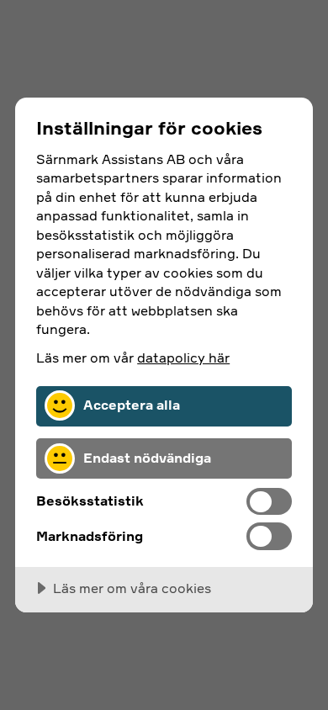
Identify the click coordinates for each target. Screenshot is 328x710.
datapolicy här (183, 357)
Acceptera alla (131, 404)
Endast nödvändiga (147, 457)
